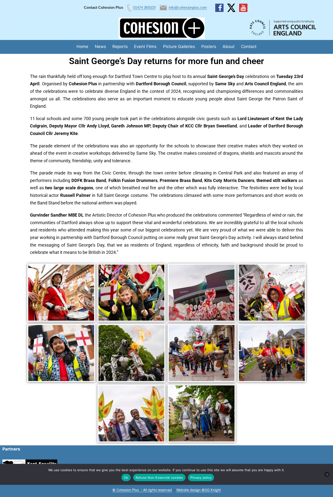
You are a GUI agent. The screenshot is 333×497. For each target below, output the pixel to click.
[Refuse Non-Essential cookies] (326, 474)
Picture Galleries (179, 46)
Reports (120, 46)
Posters (208, 46)
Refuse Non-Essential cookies (159, 477)
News (100, 46)
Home (82, 46)
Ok (126, 477)
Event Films (145, 46)
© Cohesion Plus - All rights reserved (142, 490)
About (229, 46)
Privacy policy (201, 477)
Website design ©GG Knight (198, 490)
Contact (248, 46)
